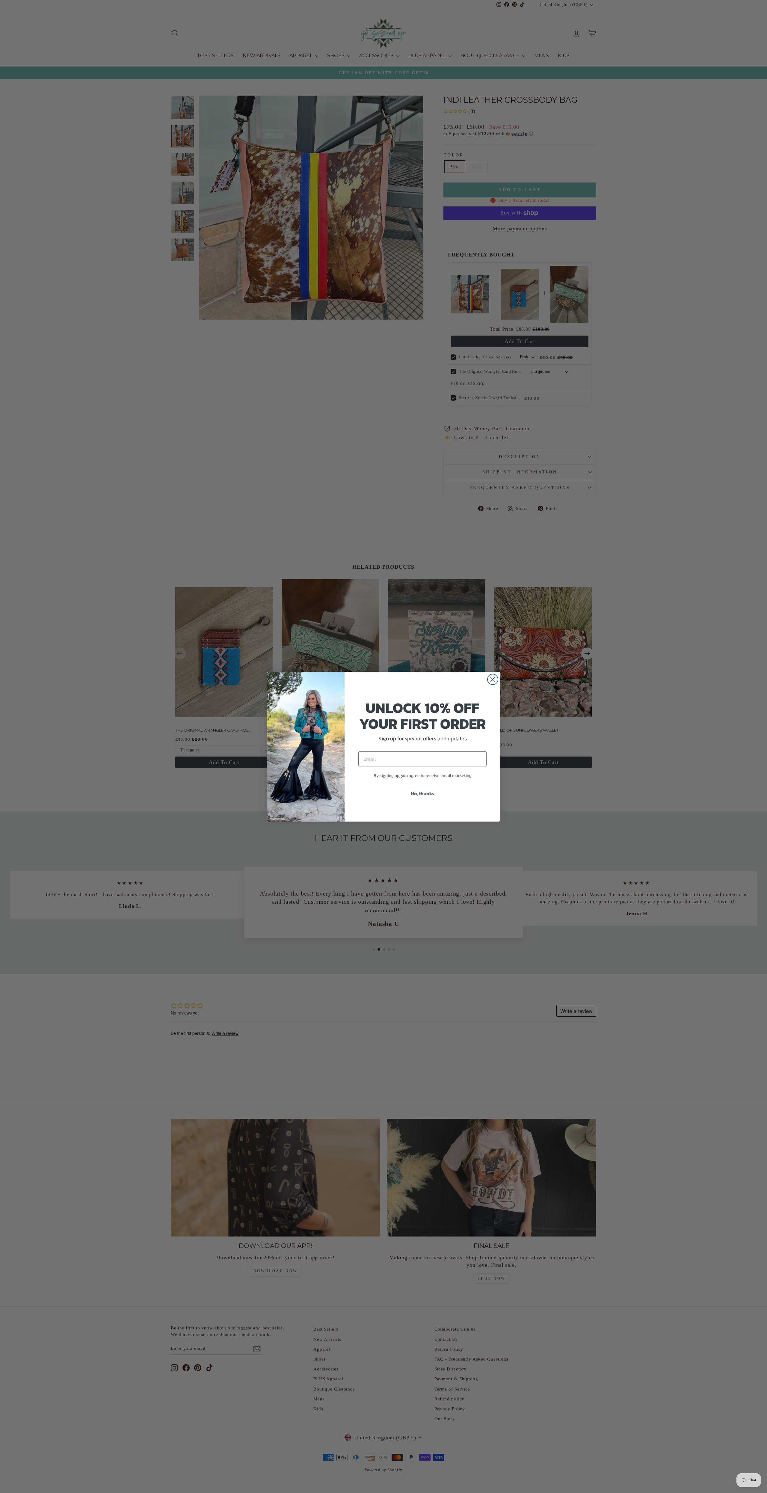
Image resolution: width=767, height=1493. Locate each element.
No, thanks (422, 793)
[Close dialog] (492, 679)
